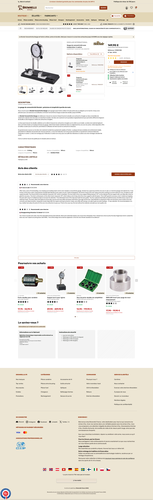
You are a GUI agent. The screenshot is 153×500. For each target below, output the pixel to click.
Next (64, 89)
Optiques (94, 20)
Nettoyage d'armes (66, 392)
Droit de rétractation (93, 396)
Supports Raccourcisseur (23, 312)
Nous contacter (119, 383)
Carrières (117, 379)
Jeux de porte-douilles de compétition (90, 297)
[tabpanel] (32, 289)
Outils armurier (65, 383)
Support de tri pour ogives (56, 297)
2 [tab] (77, 317)
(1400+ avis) (81, 24)
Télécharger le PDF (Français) (70, 338)
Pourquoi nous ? (91, 379)
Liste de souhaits (132, 7)
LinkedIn (54, 422)
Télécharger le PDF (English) (70, 340)
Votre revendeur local (93, 383)
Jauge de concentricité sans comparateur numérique (82, 82)
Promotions (130, 16)
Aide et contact (24, 1)
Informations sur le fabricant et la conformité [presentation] (32, 326)
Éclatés (36, 16)
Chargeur (61, 20)
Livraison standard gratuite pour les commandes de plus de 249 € (71, 1)
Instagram (32, 422)
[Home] (20, 28)
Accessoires (80, 20)
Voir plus (76, 258)
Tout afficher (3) (94, 54)
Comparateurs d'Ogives (52, 312)
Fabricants (50, 16)
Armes (20, 20)
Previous (19, 89)
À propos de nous (120, 392)
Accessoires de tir (66, 379)
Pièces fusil (52, 20)
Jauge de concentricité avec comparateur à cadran (82, 62)
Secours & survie (66, 396)
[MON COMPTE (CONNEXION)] (127, 8)
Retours (89, 392)
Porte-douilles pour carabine (27, 297)
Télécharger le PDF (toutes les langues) (73, 337)
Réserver (124, 62)
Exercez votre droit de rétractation (125, 388)
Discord (21, 422)
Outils (87, 20)
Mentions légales (119, 400)
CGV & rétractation (92, 388)
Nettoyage (102, 20)
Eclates (18, 392)
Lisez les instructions (68, 335)
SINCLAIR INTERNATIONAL (77, 42)
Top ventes (19, 383)
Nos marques (20, 379)
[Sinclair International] (98, 43)
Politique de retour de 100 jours (124, 1)
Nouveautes (20, 388)
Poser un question (125, 82)
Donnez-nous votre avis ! (123, 174)
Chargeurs (44, 392)
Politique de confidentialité (123, 404)
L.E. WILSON (21, 295)
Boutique (22, 16)
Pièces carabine (28, 20)
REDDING (79, 295)
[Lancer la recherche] (103, 8)
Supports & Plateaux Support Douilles (84, 312)
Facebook (43, 422)
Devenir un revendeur (121, 396)
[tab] (32, 326)
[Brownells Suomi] (89, 469)
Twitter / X (65, 422)
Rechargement (70, 20)
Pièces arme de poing (41, 20)
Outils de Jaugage (109, 313)
